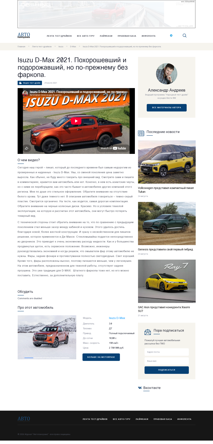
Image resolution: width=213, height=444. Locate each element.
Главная (21, 46)
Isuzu (60, 46)
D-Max (73, 46)
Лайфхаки (106, 36)
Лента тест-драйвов (59, 36)
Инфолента (149, 36)
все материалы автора (166, 108)
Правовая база (127, 36)
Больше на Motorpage (101, 357)
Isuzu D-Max (117, 318)
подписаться (166, 370)
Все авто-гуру (86, 36)
